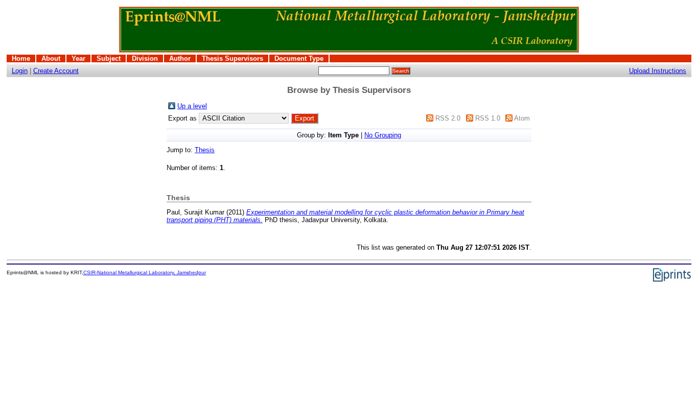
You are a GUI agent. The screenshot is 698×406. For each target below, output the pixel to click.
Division (145, 58)
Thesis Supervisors (232, 58)
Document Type (298, 58)
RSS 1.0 (487, 118)
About (50, 58)
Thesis (205, 150)
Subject (109, 58)
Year (78, 58)
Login (20, 71)
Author (180, 58)
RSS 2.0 (447, 118)
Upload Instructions (657, 71)
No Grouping (382, 135)
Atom (522, 118)
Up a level (192, 106)
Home (21, 58)
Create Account (56, 71)
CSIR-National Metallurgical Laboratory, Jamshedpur (144, 272)
